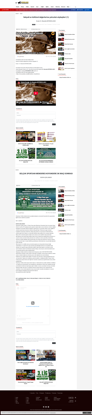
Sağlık (42, 6)
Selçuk (17, 6)
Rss (37, 393)
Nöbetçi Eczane (39, 399)
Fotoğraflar (81, 9)
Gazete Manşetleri (57, 398)
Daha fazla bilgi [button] (53, 412)
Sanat (52, 6)
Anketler (37, 398)
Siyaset (32, 6)
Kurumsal (54, 393)
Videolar (73, 9)
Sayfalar (46, 398)
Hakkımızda (48, 393)
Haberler (17, 13)
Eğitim (47, 6)
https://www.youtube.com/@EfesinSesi (24, 74)
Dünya (22, 6)
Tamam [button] (87, 412)
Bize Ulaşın (60, 393)
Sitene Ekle (32, 393)
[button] (11, 10)
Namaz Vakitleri (57, 399)
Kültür (27, 6)
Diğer (68, 6)
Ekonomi (63, 6)
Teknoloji (57, 6)
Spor (37, 6)
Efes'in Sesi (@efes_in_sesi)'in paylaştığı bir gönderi (32, 322)
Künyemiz (42, 393)
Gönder (54, 124)
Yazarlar (87, 9)
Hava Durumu (47, 399)
